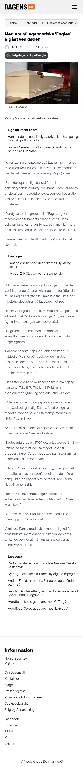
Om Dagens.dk (15, 672)
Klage (9, 685)
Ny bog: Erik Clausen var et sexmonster (36, 273)
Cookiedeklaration (17, 703)
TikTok (9, 731)
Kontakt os (12, 679)
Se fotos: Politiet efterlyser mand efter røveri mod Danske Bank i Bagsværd (43, 593)
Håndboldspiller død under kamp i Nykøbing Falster (39, 265)
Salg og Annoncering (20, 710)
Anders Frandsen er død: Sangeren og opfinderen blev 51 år (43, 582)
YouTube (11, 744)
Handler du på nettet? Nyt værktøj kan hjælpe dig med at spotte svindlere (43, 138)
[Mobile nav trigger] (74, 7)
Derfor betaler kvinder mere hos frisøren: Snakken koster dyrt (43, 565)
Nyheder (32, 23)
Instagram (12, 725)
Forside (12, 23)
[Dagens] (35, 7)
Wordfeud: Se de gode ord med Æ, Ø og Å (38, 608)
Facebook (12, 719)
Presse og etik (15, 691)
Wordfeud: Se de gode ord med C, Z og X (37, 602)
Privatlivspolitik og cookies (23, 697)
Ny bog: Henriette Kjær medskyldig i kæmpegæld (43, 574)
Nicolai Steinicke (20, 47)
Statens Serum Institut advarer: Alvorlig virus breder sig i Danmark (39, 149)
